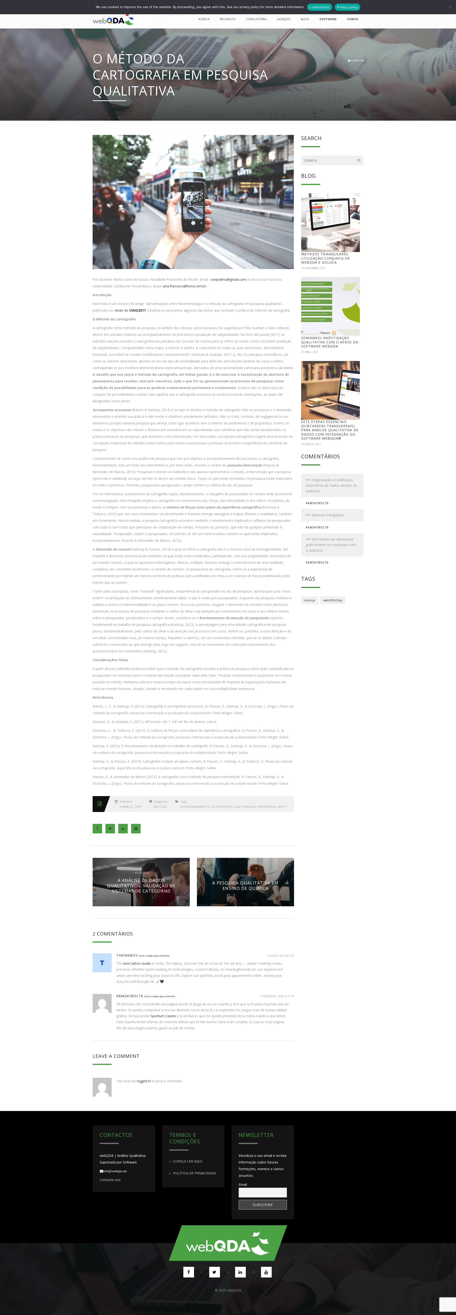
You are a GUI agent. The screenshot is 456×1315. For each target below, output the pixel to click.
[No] (450, 7)
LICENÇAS (283, 19)
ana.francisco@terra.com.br (184, 286)
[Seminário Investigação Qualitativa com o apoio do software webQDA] (330, 306)
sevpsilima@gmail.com (228, 279)
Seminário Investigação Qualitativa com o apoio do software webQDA (330, 342)
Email (243, 1184)
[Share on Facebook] (97, 828)
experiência (266, 806)
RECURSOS (228, 19)
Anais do (130, 310)
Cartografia (245, 806)
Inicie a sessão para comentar (154, 955)
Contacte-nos (110, 1179)
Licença (309, 600)
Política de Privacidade (194, 1173)
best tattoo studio (137, 963)
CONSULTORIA (256, 19)
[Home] (113, 18)
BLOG (305, 19)
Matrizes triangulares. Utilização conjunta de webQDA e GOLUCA (325, 258)
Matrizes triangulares (328, 515)
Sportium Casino (163, 1016)
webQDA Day (332, 600)
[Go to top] (228, 1243)
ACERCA (203, 19)
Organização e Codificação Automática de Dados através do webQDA (331, 485)
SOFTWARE (328, 19)
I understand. (319, 7)
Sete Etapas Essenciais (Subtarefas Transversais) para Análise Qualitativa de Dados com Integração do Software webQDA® (329, 430)
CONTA (352, 19)
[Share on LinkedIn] (123, 828)
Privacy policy (347, 7)
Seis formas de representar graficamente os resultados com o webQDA (331, 545)
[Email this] (136, 828)
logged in (144, 1081)
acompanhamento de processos (206, 806)
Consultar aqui (187, 1161)
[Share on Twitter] (110, 828)
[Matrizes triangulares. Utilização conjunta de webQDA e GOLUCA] (330, 222)
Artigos (358, 60)
